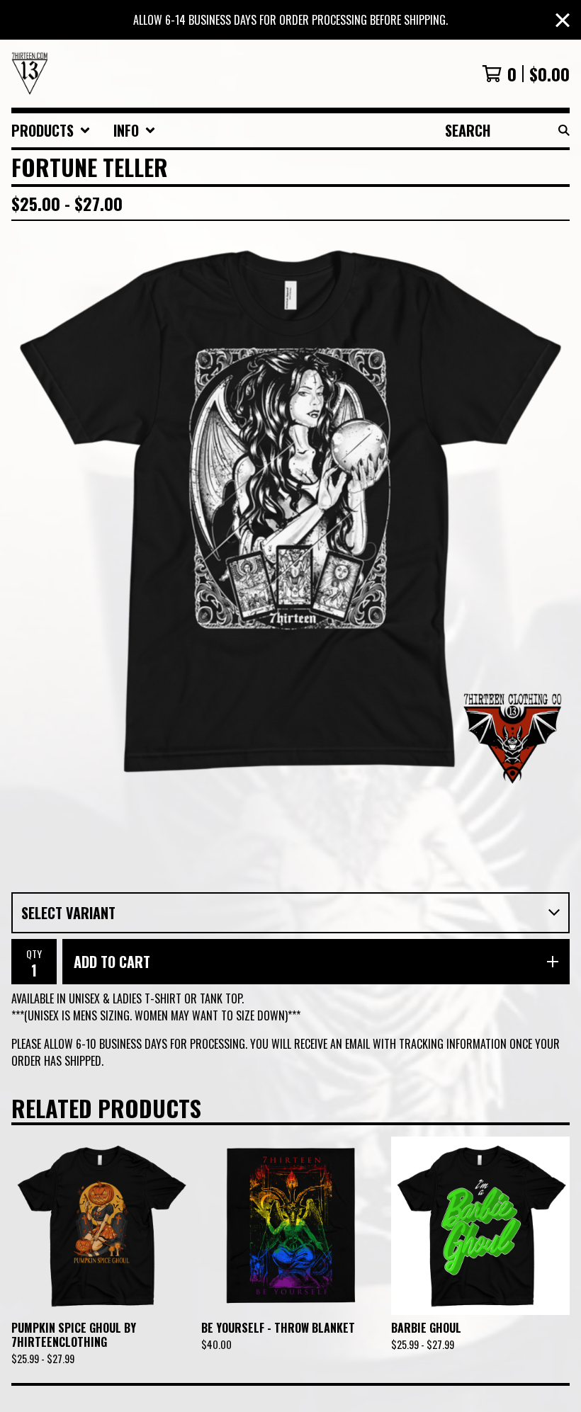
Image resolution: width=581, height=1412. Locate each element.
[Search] (564, 130)
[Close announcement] (562, 20)
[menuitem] (51, 130)
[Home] (29, 73)
